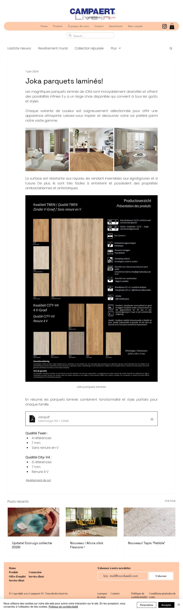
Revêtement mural (53, 48)
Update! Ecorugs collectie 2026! (32, 545)
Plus (114, 48)
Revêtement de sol (38, 480)
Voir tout (170, 501)
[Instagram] (165, 26)
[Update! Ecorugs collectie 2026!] (33, 522)
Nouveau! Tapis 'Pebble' (146, 543)
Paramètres (146, 605)
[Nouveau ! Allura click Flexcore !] (91, 522)
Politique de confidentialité (63, 606)
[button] (171, 26)
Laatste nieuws (19, 48)
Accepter (166, 605)
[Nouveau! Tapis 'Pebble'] (149, 522)
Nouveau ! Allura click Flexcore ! (86, 545)
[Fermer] (179, 605)
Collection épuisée (89, 48)
